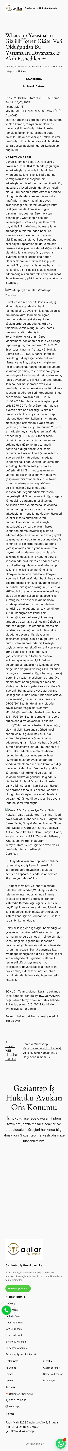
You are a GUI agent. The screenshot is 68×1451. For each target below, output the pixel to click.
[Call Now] (6, 1310)
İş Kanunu (40, 556)
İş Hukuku (21, 71)
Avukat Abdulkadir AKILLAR (47, 66)
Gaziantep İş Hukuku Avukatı (41, 8)
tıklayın (15, 1020)
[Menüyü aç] (7, 19)
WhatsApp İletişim (18, 1288)
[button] (61, 1444)
